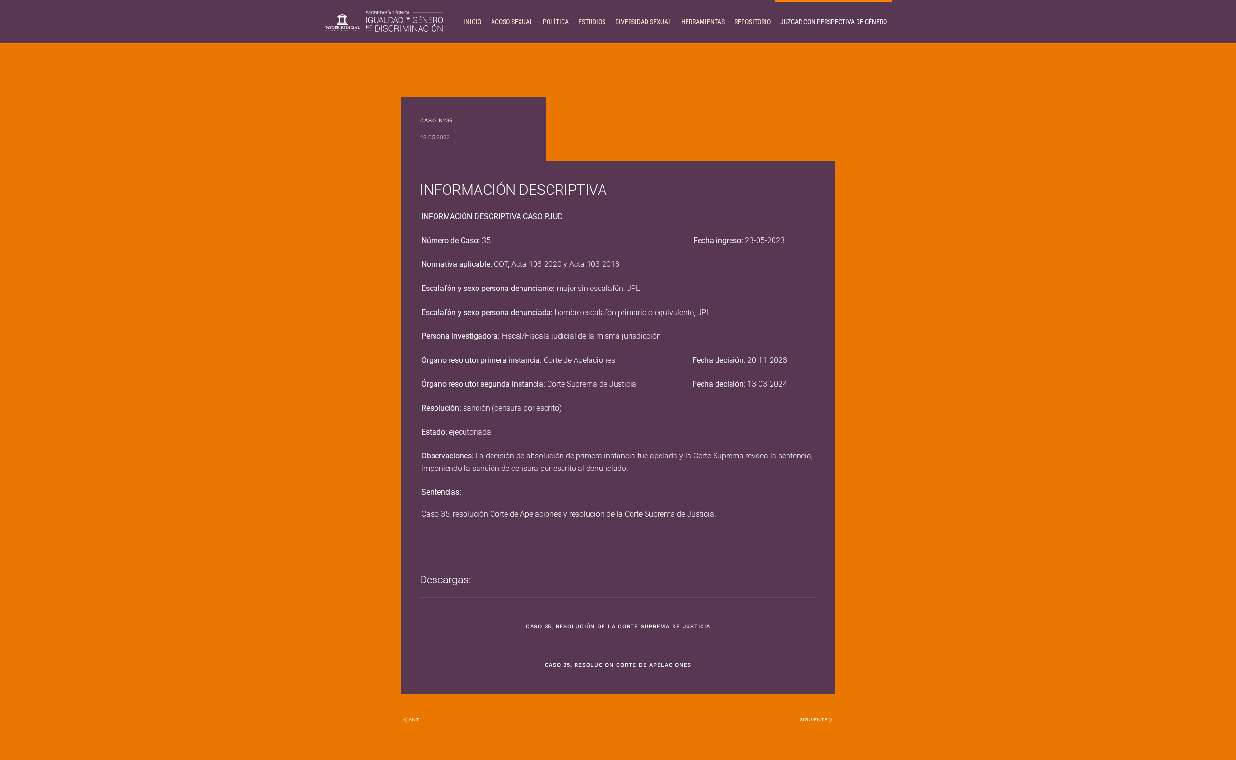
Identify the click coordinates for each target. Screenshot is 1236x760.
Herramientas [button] (703, 22)
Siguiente (814, 720)
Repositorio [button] (752, 22)
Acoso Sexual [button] (512, 22)
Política (556, 22)
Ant (413, 720)
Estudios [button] (591, 22)
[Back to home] (383, 21)
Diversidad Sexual (643, 22)
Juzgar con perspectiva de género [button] (833, 22)
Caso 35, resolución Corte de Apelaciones (618, 665)
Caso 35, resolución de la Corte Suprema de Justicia (618, 626)
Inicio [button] (472, 22)
